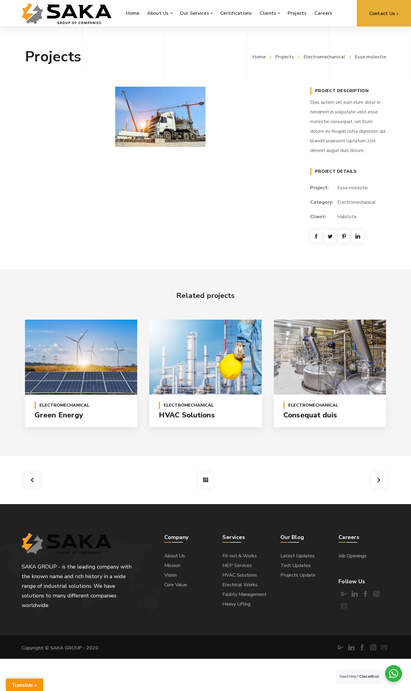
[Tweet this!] (330, 236)
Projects (284, 57)
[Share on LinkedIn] (358, 236)
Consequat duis (310, 415)
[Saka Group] (67, 13)
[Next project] (379, 480)
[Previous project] (32, 480)
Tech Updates (295, 565)
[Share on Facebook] (316, 236)
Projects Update (298, 575)
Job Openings (352, 556)
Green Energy (59, 415)
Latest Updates (297, 556)
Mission (172, 565)
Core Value (175, 584)
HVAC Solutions (187, 415)
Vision (170, 575)
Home (259, 57)
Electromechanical (324, 57)
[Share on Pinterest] (344, 236)
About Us (174, 556)
